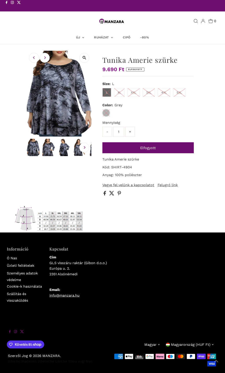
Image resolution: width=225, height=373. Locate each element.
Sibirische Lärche (52, 361)
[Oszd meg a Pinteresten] (119, 194)
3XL (148, 92)
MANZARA (51, 356)
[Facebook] (7, 6)
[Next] (45, 58)
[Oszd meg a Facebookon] (105, 194)
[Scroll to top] (216, 364)
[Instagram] (12, 6)
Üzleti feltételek (20, 265)
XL (119, 92)
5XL (179, 92)
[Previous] (34, 58)
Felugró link (168, 185)
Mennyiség (111, 123)
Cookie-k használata (24, 286)
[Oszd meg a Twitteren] (112, 194)
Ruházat (102, 37)
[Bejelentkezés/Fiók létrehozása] (203, 21)
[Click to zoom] (84, 58)
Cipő (126, 37)
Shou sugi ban (80, 361)
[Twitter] (19, 6)
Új (78, 37)
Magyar (150, 344)
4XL (164, 92)
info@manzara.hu (64, 295)
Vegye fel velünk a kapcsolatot (128, 185)
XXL (133, 92)
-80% (144, 37)
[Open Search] (196, 21)
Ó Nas (12, 258)
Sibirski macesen (22, 361)
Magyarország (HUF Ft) (190, 344)
